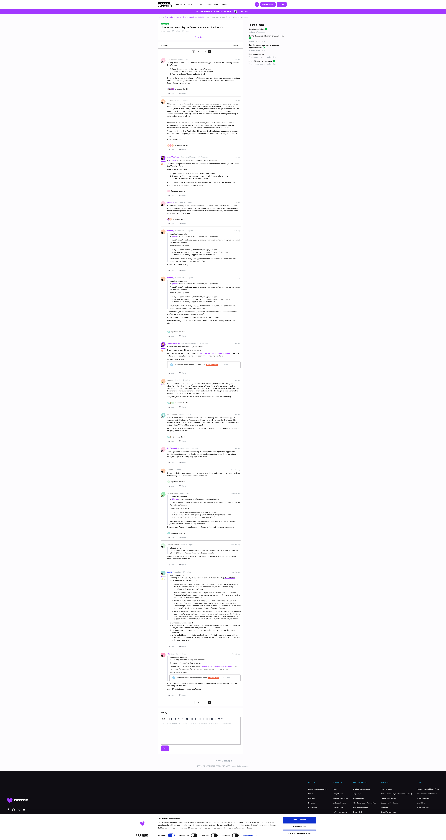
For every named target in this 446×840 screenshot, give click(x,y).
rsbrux (169, 572)
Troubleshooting (189, 17)
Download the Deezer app (318, 789)
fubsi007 (170, 470)
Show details (248, 835)
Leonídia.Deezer (173, 157)
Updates (200, 4)
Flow (335, 789)
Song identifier (338, 794)
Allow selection (299, 826)
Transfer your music (340, 798)
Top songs (357, 794)
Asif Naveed (172, 59)
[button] (268, 4)
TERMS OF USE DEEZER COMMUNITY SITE (213, 766)
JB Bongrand (172, 414)
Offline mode (338, 807)
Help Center (312, 807)
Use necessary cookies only (299, 833)
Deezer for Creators (388, 798)
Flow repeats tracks (256, 54)
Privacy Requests (423, 798)
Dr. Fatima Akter (173, 448)
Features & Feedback (257, 32)
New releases (358, 798)
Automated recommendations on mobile (215, 353)
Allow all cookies (299, 820)
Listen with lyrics (339, 803)
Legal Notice (421, 803)
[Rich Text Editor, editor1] (200, 732)
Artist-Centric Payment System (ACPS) (396, 794)
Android (201, 17)
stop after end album (256, 29)
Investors (384, 807)
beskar (170, 100)
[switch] (194, 835)
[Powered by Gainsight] (223, 761)
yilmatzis (170, 202)
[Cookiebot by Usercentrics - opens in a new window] (142, 835)
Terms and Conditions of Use (428, 789)
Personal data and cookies (427, 794)
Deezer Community (360, 807)
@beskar (172, 160)
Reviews (311, 803)
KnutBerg (170, 231)
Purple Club (357, 812)
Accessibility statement (240, 766)
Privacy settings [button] (423, 807)
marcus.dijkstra (173, 545)
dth (168, 654)
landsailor (171, 380)
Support (224, 4)
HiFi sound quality (340, 812)
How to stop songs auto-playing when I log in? (266, 36)
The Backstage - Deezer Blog (364, 803)
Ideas (216, 4)
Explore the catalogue (361, 789)
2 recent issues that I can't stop (260, 61)
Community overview (173, 17)
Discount (311, 798)
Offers (310, 794)
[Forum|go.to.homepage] (165, 4)
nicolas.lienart (172, 493)
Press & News (386, 789)
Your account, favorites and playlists (262, 57)
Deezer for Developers (389, 803)
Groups (209, 4)
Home (160, 17)
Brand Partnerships (388, 812)
